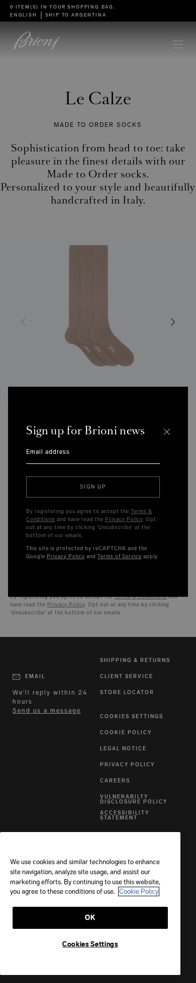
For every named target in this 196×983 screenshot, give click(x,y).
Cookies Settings (90, 944)
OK (90, 917)
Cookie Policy (138, 891)
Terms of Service (119, 557)
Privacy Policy (124, 520)
